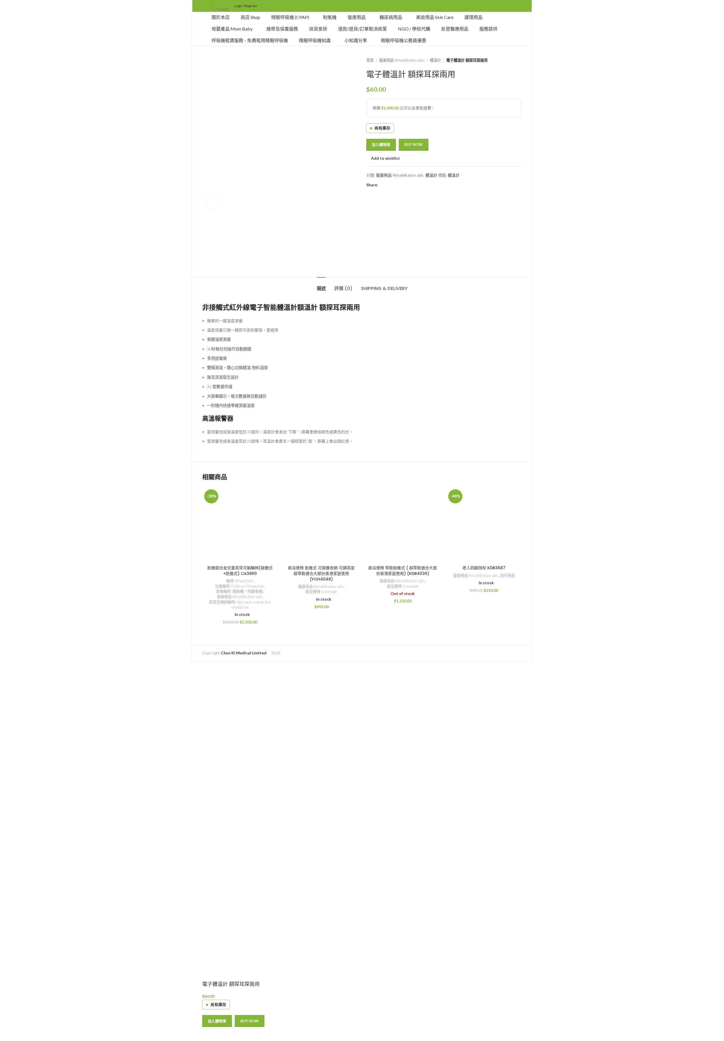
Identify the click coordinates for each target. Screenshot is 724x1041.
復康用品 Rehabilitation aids (402, 60)
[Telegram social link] (409, 185)
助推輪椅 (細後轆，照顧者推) (239, 591)
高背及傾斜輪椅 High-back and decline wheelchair (240, 605)
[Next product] (519, 60)
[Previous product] (507, 60)
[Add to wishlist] (224, 1034)
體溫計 (436, 60)
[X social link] (389, 185)
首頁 (370, 60)
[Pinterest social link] (396, 185)
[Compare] (209, 1034)
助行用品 (507, 575)
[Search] (362, 6)
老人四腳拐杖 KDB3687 (483, 568)
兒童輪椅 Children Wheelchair (239, 586)
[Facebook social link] (383, 185)
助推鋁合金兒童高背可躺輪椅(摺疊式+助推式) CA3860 (240, 570)
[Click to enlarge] (213, 201)
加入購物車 (381, 144)
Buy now (413, 144)
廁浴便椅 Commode (321, 591)
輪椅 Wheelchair (239, 581)
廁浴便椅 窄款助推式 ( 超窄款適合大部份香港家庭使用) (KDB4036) (402, 570)
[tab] (321, 285)
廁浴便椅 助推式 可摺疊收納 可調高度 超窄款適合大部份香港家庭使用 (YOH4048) (321, 573)
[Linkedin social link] (402, 185)
